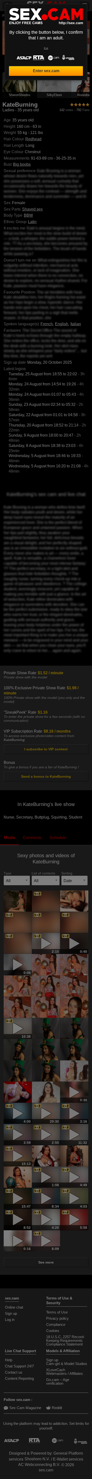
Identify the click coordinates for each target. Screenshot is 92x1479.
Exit (46, 48)
